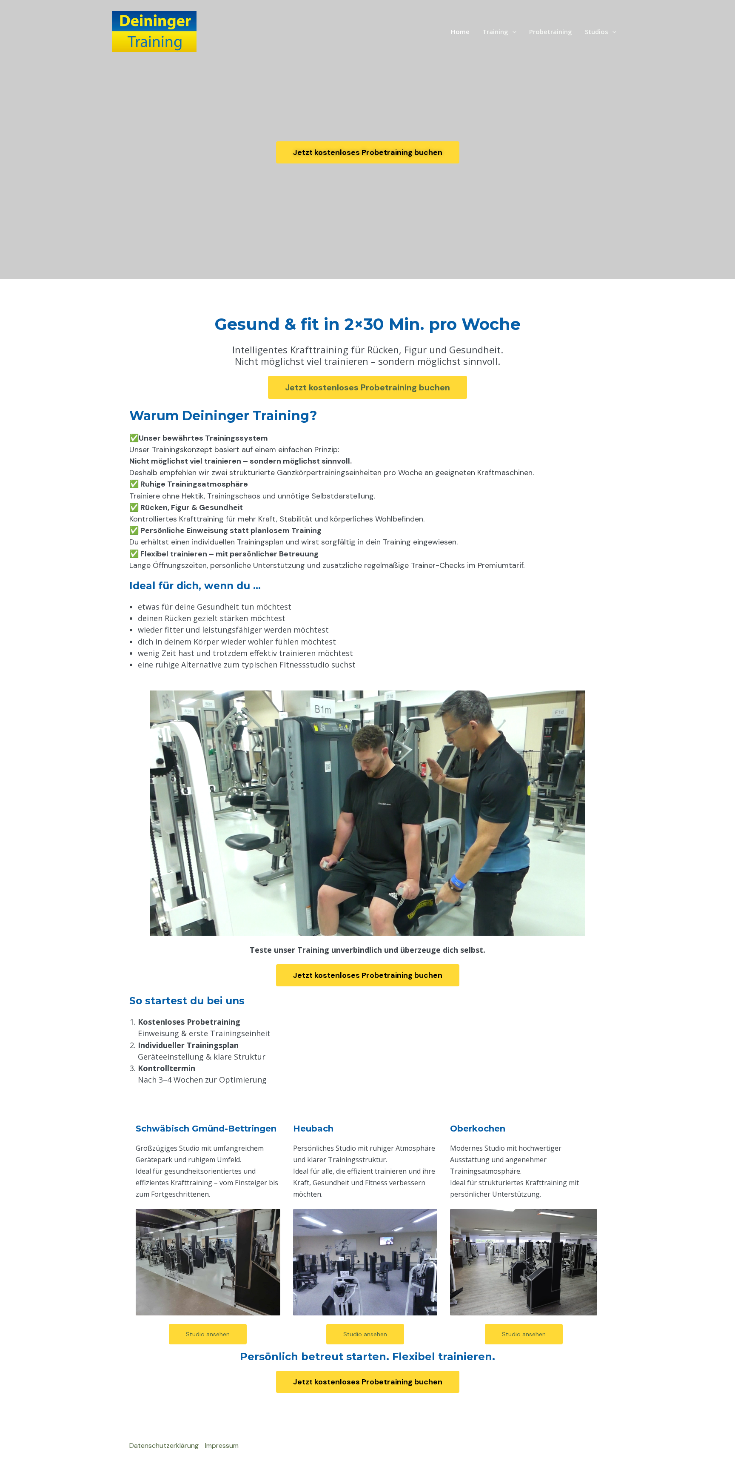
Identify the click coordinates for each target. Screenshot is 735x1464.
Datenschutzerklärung (164, 1445)
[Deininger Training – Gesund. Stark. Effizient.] (154, 30)
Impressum (222, 1445)
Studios (596, 31)
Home (460, 31)
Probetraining (550, 31)
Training (495, 31)
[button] (512, 31)
